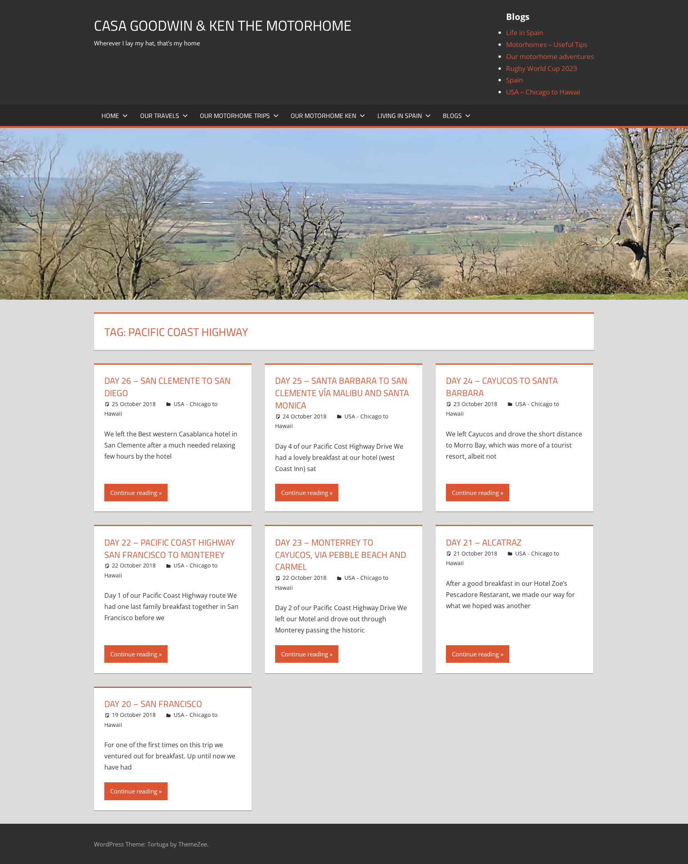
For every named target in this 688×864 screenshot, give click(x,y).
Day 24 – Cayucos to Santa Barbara (502, 387)
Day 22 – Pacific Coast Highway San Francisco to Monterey (169, 549)
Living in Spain (399, 115)
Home (110, 115)
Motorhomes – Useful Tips (546, 44)
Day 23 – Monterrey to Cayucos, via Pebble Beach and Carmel (340, 555)
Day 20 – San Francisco (153, 704)
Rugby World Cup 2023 (541, 68)
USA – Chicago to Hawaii (543, 91)
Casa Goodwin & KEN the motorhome (223, 25)
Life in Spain (524, 32)
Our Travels (159, 115)
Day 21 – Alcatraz (484, 542)
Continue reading (133, 493)
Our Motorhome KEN (323, 115)
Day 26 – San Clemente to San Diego (167, 387)
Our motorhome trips (235, 115)
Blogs (452, 115)
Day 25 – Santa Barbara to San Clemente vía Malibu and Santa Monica (342, 393)
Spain (514, 79)
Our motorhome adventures (550, 56)
